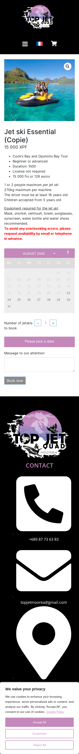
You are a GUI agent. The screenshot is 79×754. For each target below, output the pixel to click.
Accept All (39, 722)
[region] (39, 718)
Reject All (39, 745)
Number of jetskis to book (18, 325)
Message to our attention (24, 353)
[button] (67, 66)
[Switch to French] (39, 44)
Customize (39, 733)
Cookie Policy (55, 711)
